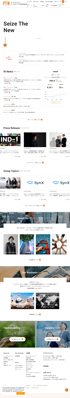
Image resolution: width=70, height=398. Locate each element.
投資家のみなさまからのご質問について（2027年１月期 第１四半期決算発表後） (22, 99)
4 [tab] (41, 38)
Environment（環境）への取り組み (52, 356)
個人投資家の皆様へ (31, 361)
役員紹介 (5, 361)
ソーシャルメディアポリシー (40, 385)
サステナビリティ (61, 5)
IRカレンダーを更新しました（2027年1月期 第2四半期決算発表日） (19, 112)
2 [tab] (37, 38)
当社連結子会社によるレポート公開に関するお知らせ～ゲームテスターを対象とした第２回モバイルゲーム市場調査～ (22, 91)
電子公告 (28, 374)
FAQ (27, 371)
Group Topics (19, 367)
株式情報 (28, 369)
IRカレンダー (29, 367)
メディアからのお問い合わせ (50, 377)
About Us (28, 5)
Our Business (35, 5)
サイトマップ (35, 388)
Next (59, 150)
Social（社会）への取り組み (50, 358)
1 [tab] (35, 38)
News (43, 5)
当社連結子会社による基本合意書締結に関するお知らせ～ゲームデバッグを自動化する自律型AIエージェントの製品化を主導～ (22, 81)
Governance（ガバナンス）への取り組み (54, 360)
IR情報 (47, 5)
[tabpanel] (51, 27)
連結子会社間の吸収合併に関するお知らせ (15, 106)
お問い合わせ (47, 372)
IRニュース (18, 369)
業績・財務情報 (30, 360)
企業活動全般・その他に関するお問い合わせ (55, 379)
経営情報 (28, 358)
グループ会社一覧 (8, 360)
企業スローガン (7, 365)
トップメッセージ (8, 356)
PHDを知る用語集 (30, 376)
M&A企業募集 (54, 5)
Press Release (19, 365)
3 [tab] (39, 38)
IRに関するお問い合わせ (49, 375)
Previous (10, 150)
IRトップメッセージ (31, 356)
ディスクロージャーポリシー (33, 372)
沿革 (4, 363)
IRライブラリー (30, 365)
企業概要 (5, 358)
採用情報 (45, 366)
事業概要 (17, 356)
